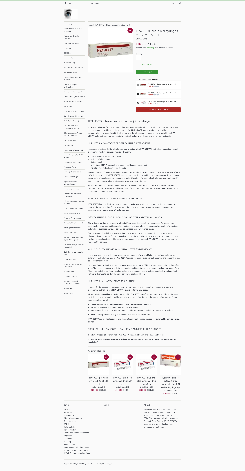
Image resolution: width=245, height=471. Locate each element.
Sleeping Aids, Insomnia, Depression (73, 265)
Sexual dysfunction (71, 259)
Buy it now (147, 72)
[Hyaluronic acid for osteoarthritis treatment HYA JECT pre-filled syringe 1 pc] (170, 364)
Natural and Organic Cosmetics (71, 37)
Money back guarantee (74, 418)
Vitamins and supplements (73, 67)
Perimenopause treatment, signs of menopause (73, 238)
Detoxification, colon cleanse (74, 97)
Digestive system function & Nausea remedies (74, 134)
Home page (68, 24)
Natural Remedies (70, 232)
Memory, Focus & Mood (72, 218)
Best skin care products (72, 43)
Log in (90, 3)
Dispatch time (70, 421)
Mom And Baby (69, 63)
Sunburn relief (69, 271)
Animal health (69, 288)
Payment (68, 436)
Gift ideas (67, 53)
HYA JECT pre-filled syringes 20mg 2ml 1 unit (161, 101)
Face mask (68, 106)
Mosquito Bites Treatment (73, 223)
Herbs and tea (69, 58)
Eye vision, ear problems (73, 101)
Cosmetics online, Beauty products (73, 30)
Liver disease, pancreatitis (73, 208)
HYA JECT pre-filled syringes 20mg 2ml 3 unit (161, 93)
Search (67, 409)
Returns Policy (70, 427)
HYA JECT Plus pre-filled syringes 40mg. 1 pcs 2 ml (146, 381)
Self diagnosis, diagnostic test (73, 253)
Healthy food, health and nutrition (73, 78)
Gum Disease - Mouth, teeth (74, 116)
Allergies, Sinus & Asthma (73, 162)
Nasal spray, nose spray (72, 228)
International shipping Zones (76, 447)
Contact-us (69, 415)
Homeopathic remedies (72, 172)
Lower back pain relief (72, 213)
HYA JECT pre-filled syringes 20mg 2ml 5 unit (161, 84)
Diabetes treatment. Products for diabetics (72, 127)
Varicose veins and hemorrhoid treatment (72, 282)
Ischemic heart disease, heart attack (72, 195)
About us (68, 412)
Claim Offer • (158, 109)
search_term (69, 444)
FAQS (66, 424)
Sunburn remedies (70, 276)
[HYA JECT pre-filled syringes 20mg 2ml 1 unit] (122, 364)
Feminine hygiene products (74, 111)
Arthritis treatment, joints (73, 121)
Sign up (98, 3)
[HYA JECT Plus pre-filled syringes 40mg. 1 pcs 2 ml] (146, 364)
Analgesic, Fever (70, 167)
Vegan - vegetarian (71, 72)
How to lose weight (71, 177)
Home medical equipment (73, 150)
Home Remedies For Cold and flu (73, 156)
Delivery (67, 441)
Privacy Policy (70, 430)
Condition (68, 438)
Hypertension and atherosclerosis (70, 183)
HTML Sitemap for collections (77, 453)
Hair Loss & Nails (70, 140)
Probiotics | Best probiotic (73, 92)
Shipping (150, 48)
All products (68, 293)
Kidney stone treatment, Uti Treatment (74, 202)
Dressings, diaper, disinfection (70, 86)
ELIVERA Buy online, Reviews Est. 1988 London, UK (94, 464)
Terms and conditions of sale (76, 433)
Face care (67, 48)
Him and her (68, 145)
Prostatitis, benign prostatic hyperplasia (74, 246)
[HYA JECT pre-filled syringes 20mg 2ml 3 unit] (98, 364)
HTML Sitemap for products (76, 450)
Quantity (139, 54)
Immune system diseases (73, 189)
